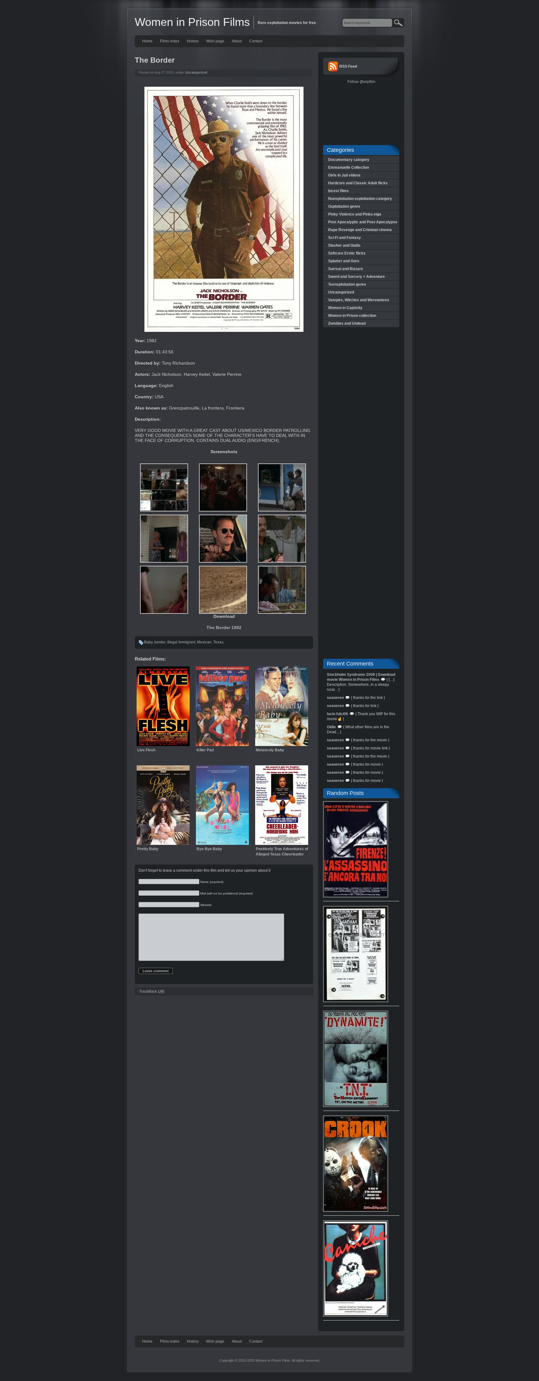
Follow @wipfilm (361, 82)
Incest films (338, 191)
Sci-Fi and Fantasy (344, 237)
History (193, 41)
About (237, 41)
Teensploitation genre (347, 284)
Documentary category (348, 159)
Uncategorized (196, 72)
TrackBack (151, 991)
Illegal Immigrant (181, 642)
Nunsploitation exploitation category (360, 198)
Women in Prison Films (192, 22)
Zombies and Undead (347, 323)
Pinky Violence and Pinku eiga (354, 214)
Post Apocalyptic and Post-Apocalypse (362, 222)
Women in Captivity (345, 308)
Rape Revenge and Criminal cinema (360, 230)
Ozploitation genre (344, 206)
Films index (169, 41)
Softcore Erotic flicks (347, 253)
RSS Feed (348, 66)
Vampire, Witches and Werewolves (358, 300)
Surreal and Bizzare (345, 269)
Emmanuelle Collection (348, 167)
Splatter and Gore (343, 261)
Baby (148, 642)
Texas (218, 642)
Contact (255, 41)
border (159, 642)
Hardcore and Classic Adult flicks (358, 183)
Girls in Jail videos (344, 175)
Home (147, 41)
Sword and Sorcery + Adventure (356, 276)
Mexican (204, 642)
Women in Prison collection (352, 315)
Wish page (215, 41)
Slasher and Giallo (344, 245)
